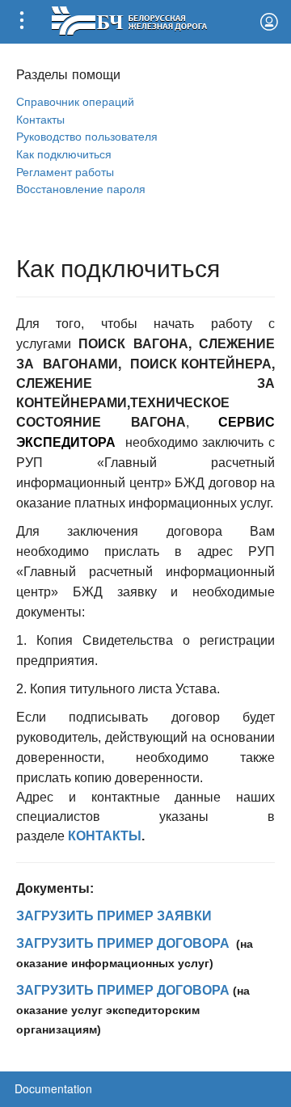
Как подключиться (64, 153)
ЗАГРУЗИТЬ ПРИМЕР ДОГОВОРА (123, 943)
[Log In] (269, 22)
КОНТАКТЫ (104, 836)
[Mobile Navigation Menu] (22, 22)
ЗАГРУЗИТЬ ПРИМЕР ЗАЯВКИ (114, 916)
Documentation (53, 1088)
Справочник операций (75, 100)
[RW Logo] (129, 19)
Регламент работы (65, 170)
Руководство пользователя (87, 135)
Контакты (40, 118)
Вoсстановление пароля (81, 187)
